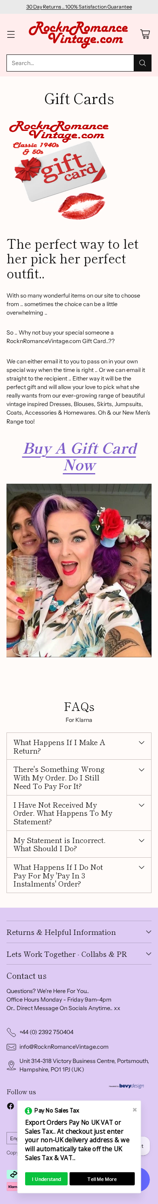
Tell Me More (102, 1179)
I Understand (46, 1179)
